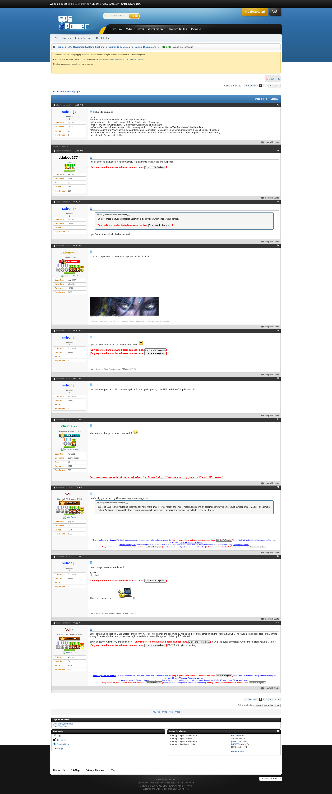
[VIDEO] (235, 744)
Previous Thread (159, 712)
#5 (278, 331)
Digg (59, 736)
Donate (196, 29)
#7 (278, 419)
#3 (278, 202)
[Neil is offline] (69, 517)
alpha (60, 724)
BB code (235, 735)
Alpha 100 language (70, 91)
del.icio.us (61, 740)
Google (60, 748)
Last (275, 86)
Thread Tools (261, 99)
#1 (278, 105)
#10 (277, 623)
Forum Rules (178, 29)
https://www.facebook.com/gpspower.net (127, 59)
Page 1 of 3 (253, 85)
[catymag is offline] (69, 275)
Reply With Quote (272, 143)
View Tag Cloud (60, 726)
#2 (278, 151)
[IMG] (233, 741)
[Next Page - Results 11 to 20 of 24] (270, 85)
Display (274, 99)
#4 (278, 245)
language (68, 724)
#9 (278, 556)
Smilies (234, 738)
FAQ (55, 38)
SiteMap (75, 770)
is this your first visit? (79, 3)
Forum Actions (83, 38)
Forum (117, 29)
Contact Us (59, 770)
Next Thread (174, 712)
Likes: (272, 79)
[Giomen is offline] (69, 449)
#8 (278, 487)
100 (55, 724)
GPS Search (156, 29)
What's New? (135, 29)
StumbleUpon (63, 744)
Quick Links (102, 38)
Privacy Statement (95, 770)
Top (277, 706)
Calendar (67, 38)
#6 (278, 378)
